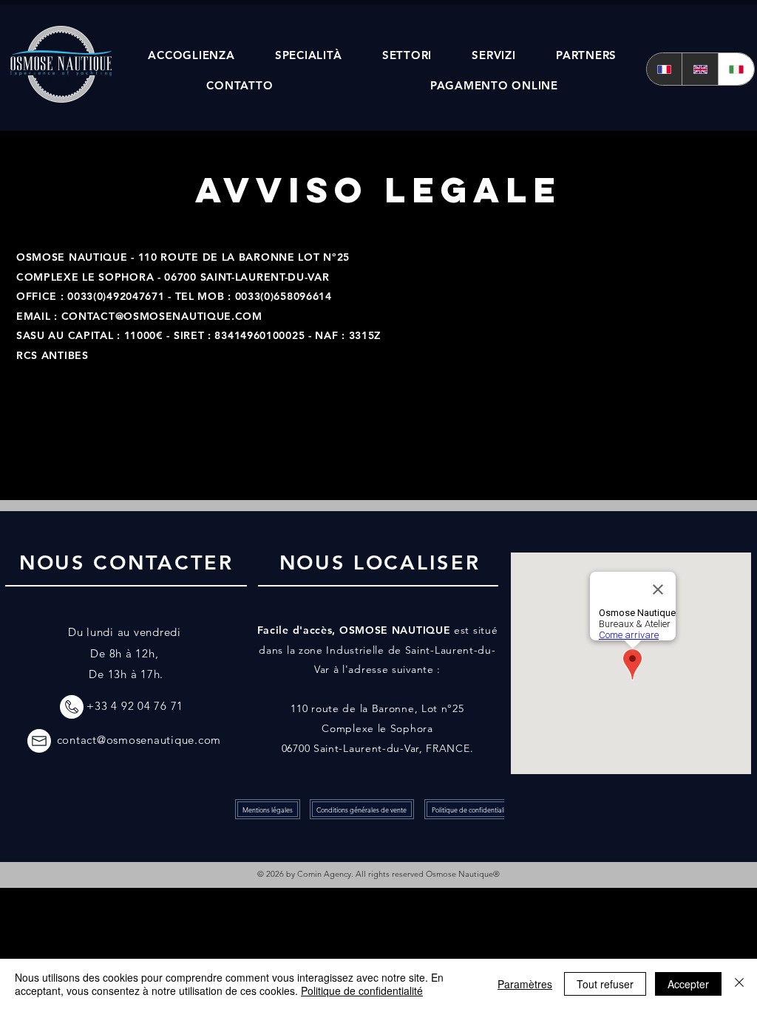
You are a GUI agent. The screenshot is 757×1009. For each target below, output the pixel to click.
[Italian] (736, 69)
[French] (664, 69)
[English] (700, 69)
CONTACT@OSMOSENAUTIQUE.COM (161, 316)
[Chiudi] (739, 984)
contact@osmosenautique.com (139, 740)
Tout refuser (605, 983)
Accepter (688, 983)
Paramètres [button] (525, 983)
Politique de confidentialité (362, 990)
